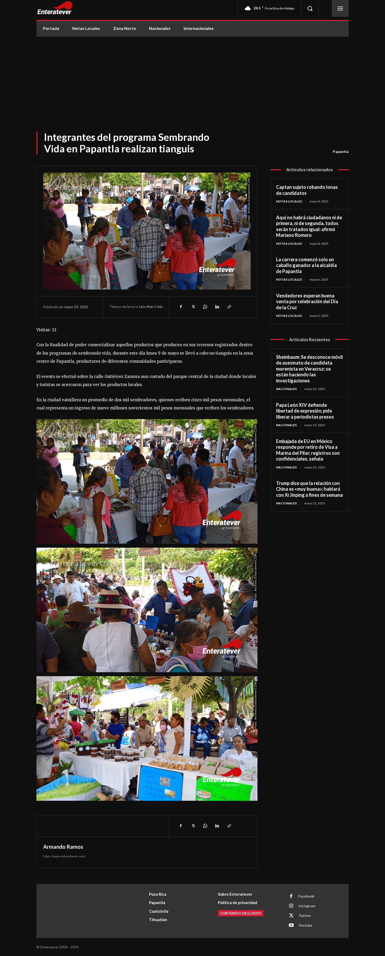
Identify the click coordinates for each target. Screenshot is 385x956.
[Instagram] (291, 906)
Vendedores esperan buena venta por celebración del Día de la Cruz (307, 301)
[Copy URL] (229, 307)
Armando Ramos (63, 846)
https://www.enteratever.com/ (64, 856)
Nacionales (286, 389)
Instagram (307, 906)
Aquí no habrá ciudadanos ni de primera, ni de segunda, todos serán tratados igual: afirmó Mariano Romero (309, 226)
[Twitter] (193, 307)
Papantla (341, 151)
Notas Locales (289, 201)
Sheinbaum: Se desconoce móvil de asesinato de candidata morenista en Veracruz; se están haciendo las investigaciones (309, 368)
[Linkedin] (217, 307)
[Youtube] (291, 925)
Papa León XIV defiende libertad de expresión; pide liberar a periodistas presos (305, 411)
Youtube (305, 925)
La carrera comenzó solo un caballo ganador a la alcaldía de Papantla (306, 265)
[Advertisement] (192, 76)
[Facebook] (180, 307)
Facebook (306, 896)
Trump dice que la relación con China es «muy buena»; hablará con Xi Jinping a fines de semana (309, 489)
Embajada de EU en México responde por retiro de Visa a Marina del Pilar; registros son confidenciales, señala (308, 450)
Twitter (305, 916)
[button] (309, 8)
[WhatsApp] (205, 307)
